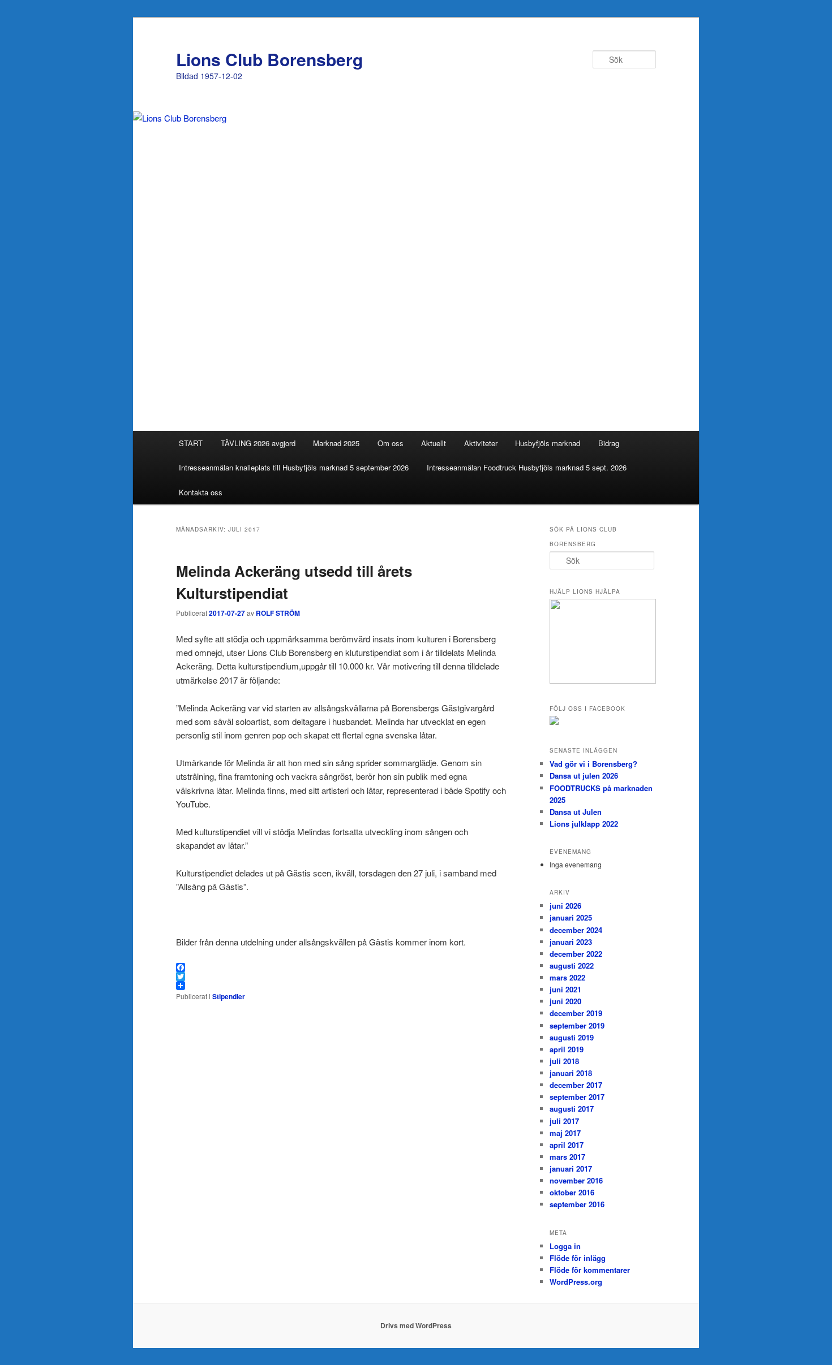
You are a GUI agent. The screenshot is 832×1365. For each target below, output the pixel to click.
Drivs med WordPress (416, 1325)
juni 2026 (565, 905)
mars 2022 (567, 977)
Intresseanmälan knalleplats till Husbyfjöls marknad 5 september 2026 (294, 467)
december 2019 (576, 1013)
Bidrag (608, 443)
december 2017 (576, 1084)
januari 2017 (571, 1168)
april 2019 (567, 1049)
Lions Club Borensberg (269, 59)
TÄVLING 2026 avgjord (258, 443)
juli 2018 (564, 1061)
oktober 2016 (572, 1192)
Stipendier (228, 996)
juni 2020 (565, 1001)
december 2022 (576, 953)
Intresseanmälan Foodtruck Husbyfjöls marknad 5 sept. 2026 (527, 467)
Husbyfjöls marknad (547, 443)
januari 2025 (571, 917)
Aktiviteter (481, 443)
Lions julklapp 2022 (584, 823)
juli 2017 (564, 1121)
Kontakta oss (200, 492)
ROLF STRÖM (278, 613)
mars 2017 (567, 1156)
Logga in (565, 1246)
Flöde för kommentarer (590, 1269)
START (191, 443)
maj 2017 (565, 1133)
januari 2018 (571, 1073)
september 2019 (577, 1025)
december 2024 (576, 930)
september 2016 (577, 1204)
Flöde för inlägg (578, 1257)
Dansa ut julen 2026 (584, 775)
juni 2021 (565, 989)
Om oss (391, 443)
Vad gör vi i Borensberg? (593, 763)
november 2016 (576, 1180)
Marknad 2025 (336, 443)
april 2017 (567, 1144)
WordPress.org (576, 1281)
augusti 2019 (572, 1037)
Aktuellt (433, 443)
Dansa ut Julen (576, 811)
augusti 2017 (572, 1108)
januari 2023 (571, 941)
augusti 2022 (572, 965)
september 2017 (577, 1096)
